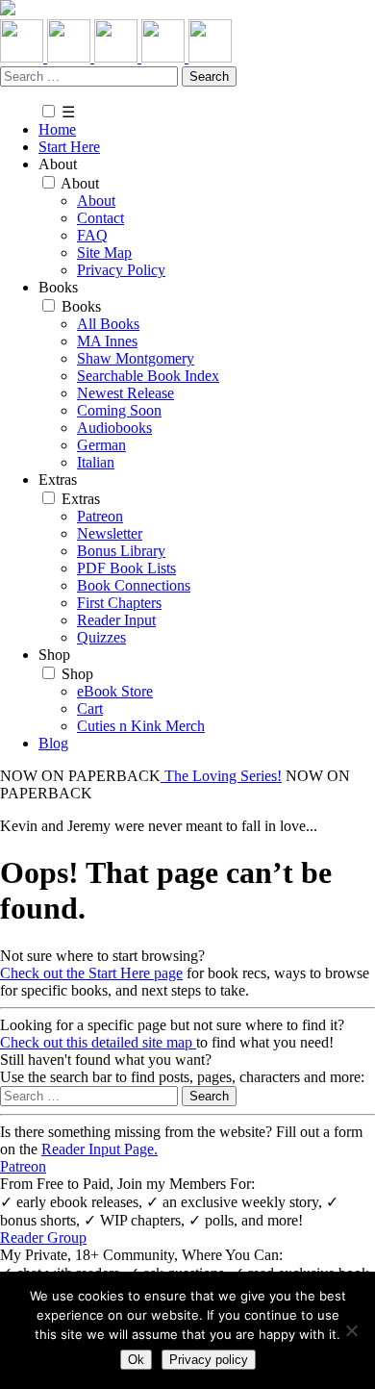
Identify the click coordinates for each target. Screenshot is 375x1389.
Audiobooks (114, 427)
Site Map (104, 252)
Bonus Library (121, 551)
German (101, 445)
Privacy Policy (121, 270)
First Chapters (119, 602)
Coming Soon (119, 410)
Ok (136, 1359)
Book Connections (133, 585)
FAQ (92, 235)
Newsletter (109, 533)
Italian (95, 462)
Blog (53, 743)
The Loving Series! (221, 776)
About (80, 183)
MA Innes (107, 341)
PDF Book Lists (126, 568)
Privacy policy (208, 1359)
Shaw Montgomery (135, 358)
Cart (90, 708)
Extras (81, 499)
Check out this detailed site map (98, 1042)
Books (81, 306)
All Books (108, 324)
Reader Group (43, 1237)
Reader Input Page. (99, 1149)
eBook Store (115, 691)
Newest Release (125, 393)
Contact (100, 218)
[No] (351, 1330)
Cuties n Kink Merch (141, 726)
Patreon (100, 516)
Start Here (69, 147)
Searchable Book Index (148, 375)
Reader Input (116, 620)
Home (57, 129)
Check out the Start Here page (91, 973)
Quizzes (101, 637)
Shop (77, 674)
